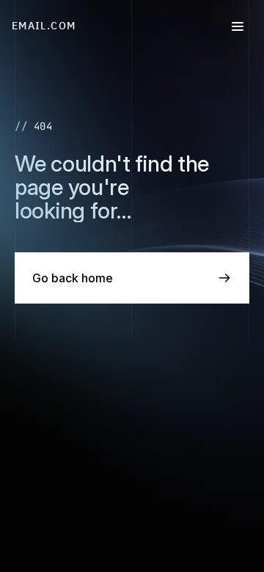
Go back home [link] (72, 278)
